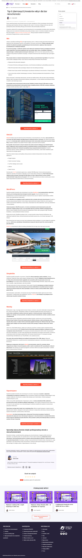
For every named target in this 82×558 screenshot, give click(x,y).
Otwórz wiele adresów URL (30, 540)
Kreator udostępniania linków (30, 533)
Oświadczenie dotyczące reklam (74, 0)
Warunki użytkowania (47, 546)
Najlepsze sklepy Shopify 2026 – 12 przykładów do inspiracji (41, 505)
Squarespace (11, 391)
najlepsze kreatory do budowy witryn (22, 32)
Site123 (9, 135)
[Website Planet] (6, 7)
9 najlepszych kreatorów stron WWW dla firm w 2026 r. (64, 505)
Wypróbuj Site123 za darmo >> (31, 183)
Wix (7, 39)
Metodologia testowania (47, 542)
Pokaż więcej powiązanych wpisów (41, 517)
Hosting (6, 531)
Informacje (44, 529)
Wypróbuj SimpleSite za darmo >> (31, 300)
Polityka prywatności (47, 544)
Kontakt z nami (45, 533)
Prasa (43, 550)
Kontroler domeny (28, 535)
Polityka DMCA (45, 548)
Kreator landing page (9, 533)
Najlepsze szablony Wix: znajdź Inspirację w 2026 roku (15, 505)
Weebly (9, 307)
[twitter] (64, 534)
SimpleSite (10, 273)
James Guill (14, 17)
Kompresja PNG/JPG (28, 529)
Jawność (44, 537)
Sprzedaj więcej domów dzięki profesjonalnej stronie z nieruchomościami (67, 27)
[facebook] (61, 534)
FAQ (43, 535)
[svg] (23, 467)
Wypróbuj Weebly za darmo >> (31, 384)
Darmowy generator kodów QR (31, 531)
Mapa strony (45, 540)
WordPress (10, 189)
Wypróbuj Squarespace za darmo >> (30, 423)
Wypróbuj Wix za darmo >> (31, 128)
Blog (43, 531)
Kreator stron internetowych (11, 529)
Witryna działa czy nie (28, 537)
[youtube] (66, 534)
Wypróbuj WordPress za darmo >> (31, 267)
